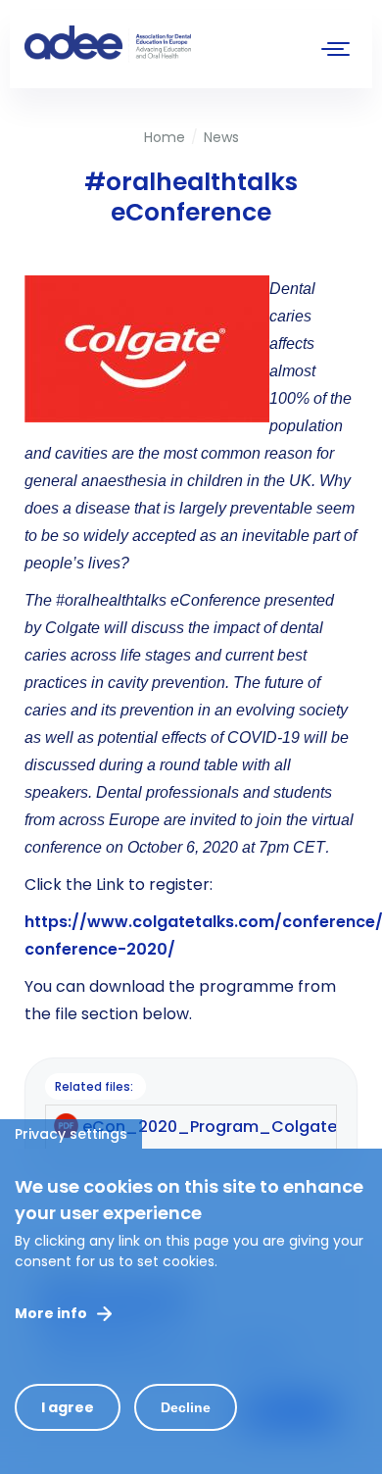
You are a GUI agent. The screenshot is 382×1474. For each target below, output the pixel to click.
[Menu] (336, 51)
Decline (186, 1407)
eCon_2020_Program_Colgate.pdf (225, 1126)
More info (51, 1313)
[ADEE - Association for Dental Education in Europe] (171, 44)
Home (164, 137)
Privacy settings (71, 1134)
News (221, 137)
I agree (67, 1407)
